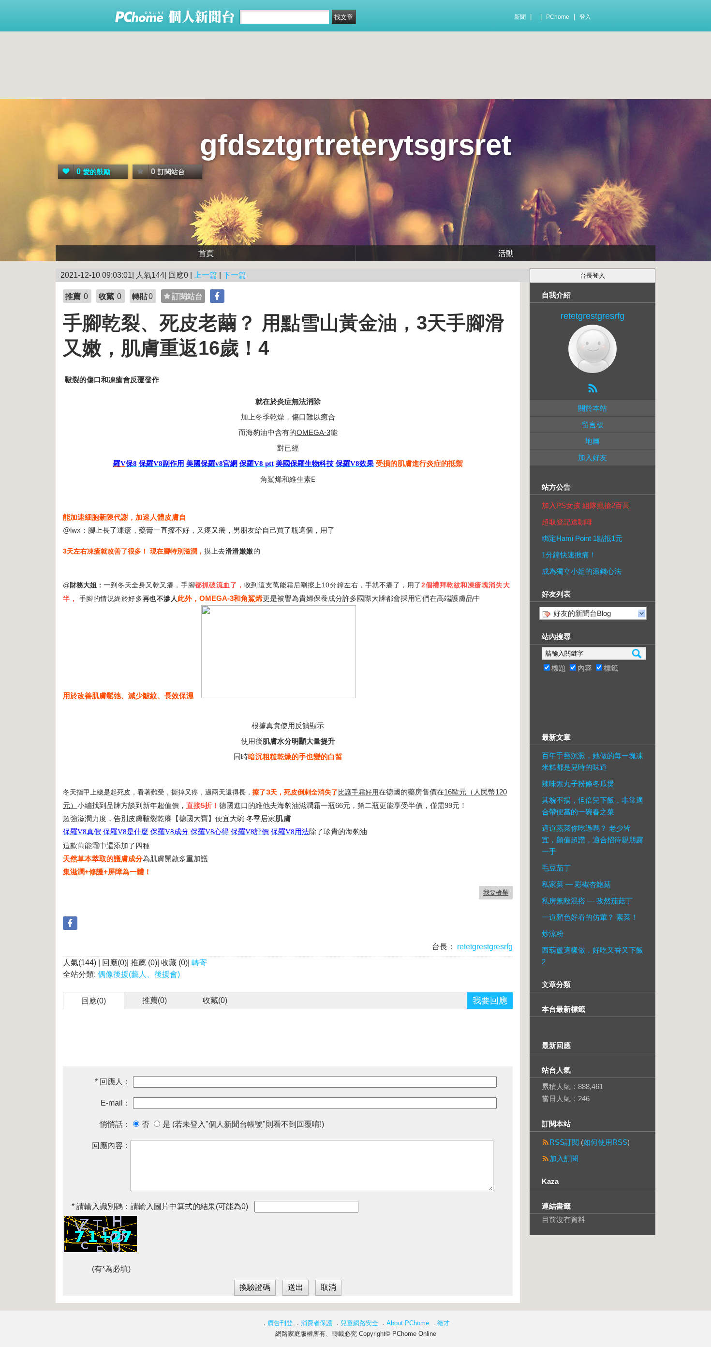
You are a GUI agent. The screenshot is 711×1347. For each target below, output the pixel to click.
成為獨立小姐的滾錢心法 (582, 571)
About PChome (407, 1323)
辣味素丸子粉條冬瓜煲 (578, 783)
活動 (506, 253)
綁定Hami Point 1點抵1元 (582, 538)
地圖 (592, 441)
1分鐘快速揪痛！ (569, 555)
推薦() (154, 1000)
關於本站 (592, 408)
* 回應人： (113, 1082)
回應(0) (93, 1001)
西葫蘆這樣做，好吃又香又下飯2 (592, 956)
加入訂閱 (563, 1158)
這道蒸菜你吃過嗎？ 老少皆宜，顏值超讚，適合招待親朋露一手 (592, 839)
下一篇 (234, 275)
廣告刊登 (280, 1323)
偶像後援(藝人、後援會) (139, 974)
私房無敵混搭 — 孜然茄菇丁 (587, 901)
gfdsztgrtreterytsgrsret (355, 145)
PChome (557, 17)
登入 (585, 17)
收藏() (215, 1000)
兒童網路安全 (359, 1323)
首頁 (206, 253)
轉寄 (199, 962)
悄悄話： (115, 1124)
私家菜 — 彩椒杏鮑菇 (576, 884)
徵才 (443, 1323)
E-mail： (116, 1103)
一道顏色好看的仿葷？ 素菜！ (590, 917)
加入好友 (592, 457)
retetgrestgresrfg (484, 947)
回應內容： (111, 1145)
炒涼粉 (552, 933)
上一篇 (205, 275)
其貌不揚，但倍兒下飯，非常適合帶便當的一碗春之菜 (592, 806)
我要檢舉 (495, 892)
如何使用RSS (605, 1142)
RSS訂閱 (564, 1142)
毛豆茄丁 (556, 868)
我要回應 (490, 1000)
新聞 (520, 17)
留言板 (593, 424)
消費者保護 (316, 1323)
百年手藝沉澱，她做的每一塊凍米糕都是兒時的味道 (592, 761)
